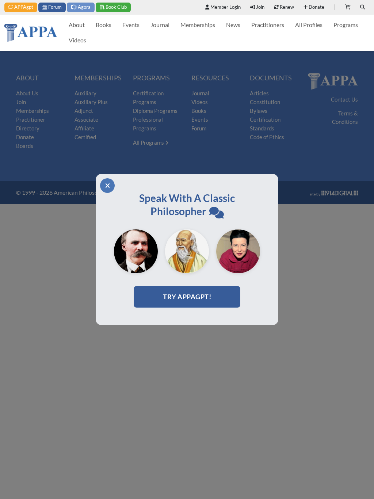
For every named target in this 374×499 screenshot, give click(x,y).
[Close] (107, 185)
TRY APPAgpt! (187, 297)
